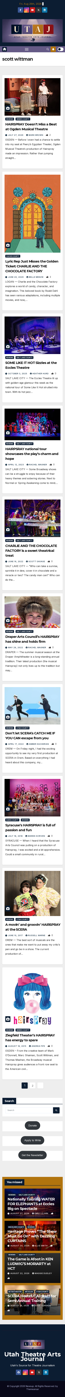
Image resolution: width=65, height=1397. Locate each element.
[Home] (4, 49)
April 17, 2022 (16, 744)
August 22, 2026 (20, 1273)
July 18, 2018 (15, 836)
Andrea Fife (39, 1046)
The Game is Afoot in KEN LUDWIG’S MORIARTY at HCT (30, 1264)
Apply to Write (32, 1140)
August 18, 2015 (17, 1046)
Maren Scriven (37, 836)
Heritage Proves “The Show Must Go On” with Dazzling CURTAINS (32, 1236)
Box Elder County (16, 1227)
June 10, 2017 (15, 935)
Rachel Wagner (38, 464)
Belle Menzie (36, 277)
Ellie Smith (41, 1246)
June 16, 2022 (16, 561)
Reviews (9, 119)
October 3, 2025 (18, 373)
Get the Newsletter (32, 1155)
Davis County (12, 820)
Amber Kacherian (39, 744)
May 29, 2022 (16, 647)
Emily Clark (42, 1213)
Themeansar (32, 1389)
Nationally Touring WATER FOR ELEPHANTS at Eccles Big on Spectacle (31, 1204)
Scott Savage (37, 561)
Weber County (22, 119)
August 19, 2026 (20, 1305)
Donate (32, 1125)
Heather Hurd (40, 373)
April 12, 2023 (16, 464)
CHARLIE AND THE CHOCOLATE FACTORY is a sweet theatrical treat (31, 551)
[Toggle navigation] (26, 49)
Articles (29, 1292)
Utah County (22, 728)
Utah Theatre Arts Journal (32, 1356)
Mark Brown (36, 135)
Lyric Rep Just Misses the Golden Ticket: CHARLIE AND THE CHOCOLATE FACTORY (31, 266)
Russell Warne (37, 935)
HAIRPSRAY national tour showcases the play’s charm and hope (31, 454)
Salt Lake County (24, 357)
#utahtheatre (15, 1292)
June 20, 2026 (16, 277)
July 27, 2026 (16, 135)
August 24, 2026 (20, 1246)
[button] (48, 49)
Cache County (12, 256)
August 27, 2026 (20, 1213)
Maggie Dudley (43, 1273)
